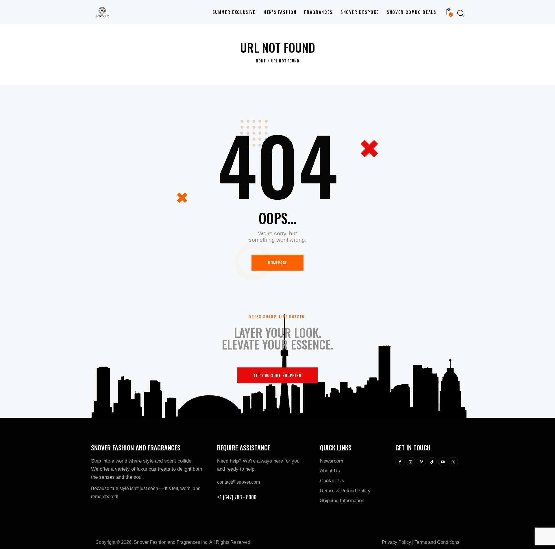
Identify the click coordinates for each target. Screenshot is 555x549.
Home (261, 61)
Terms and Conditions (437, 542)
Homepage (277, 262)
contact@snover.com (238, 482)
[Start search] (461, 13)
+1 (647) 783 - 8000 (236, 497)
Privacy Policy (396, 542)
